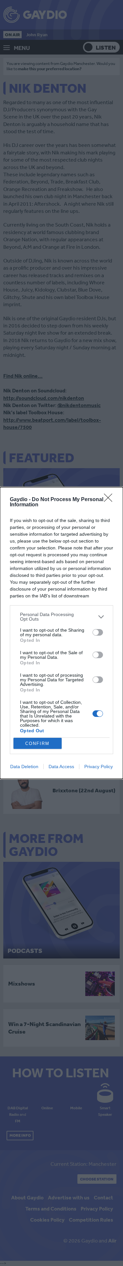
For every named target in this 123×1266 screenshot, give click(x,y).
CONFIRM (37, 743)
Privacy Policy (98, 766)
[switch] (97, 632)
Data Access (61, 766)
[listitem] (61, 616)
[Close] (110, 500)
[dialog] (61, 633)
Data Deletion (24, 766)
